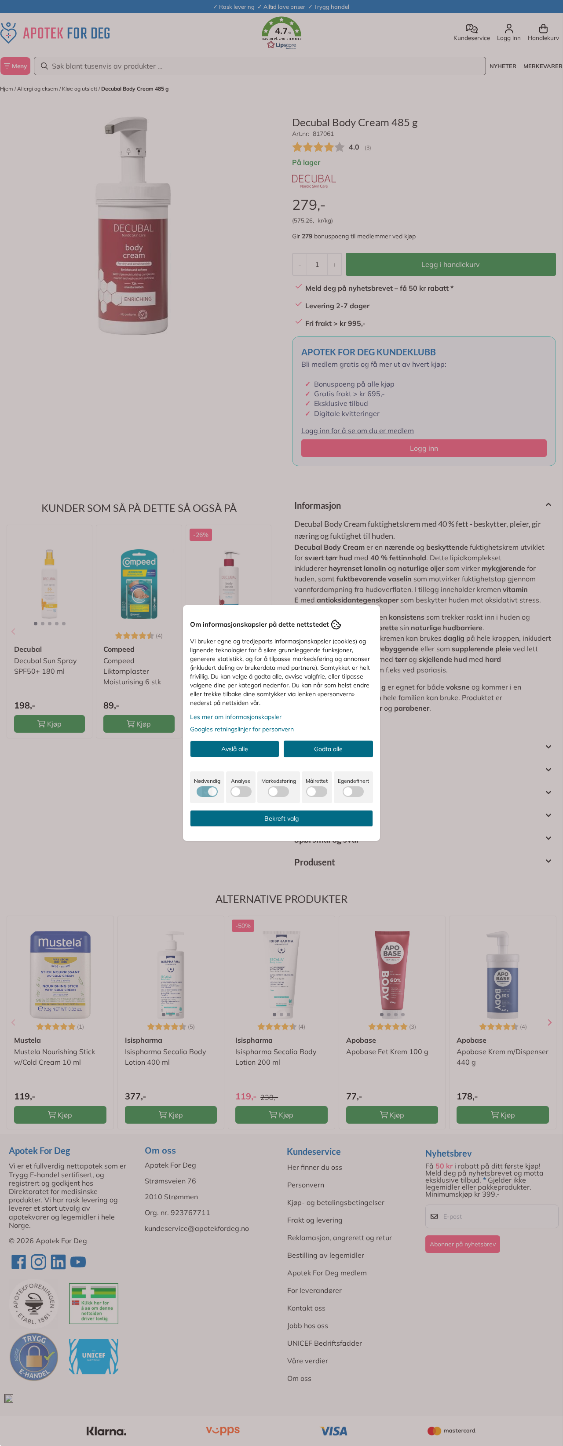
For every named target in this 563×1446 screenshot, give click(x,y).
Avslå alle (234, 749)
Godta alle (328, 749)
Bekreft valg (281, 818)
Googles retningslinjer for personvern (242, 729)
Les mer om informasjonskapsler (236, 717)
